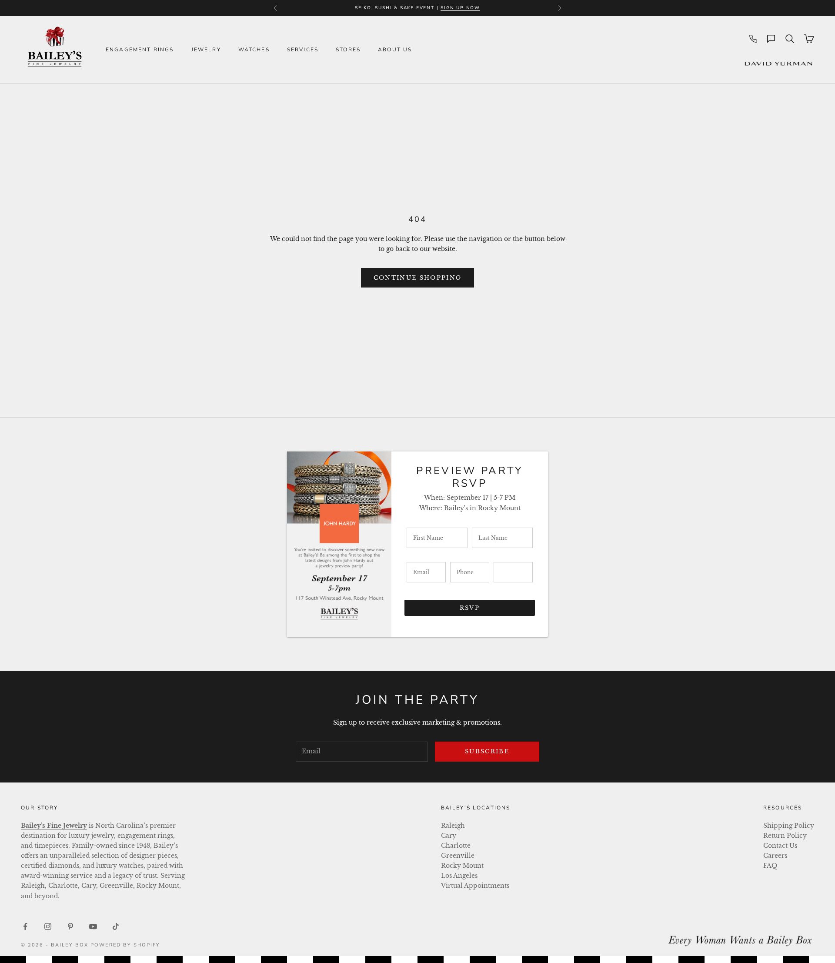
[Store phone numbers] (753, 38)
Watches (254, 49)
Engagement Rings (140, 49)
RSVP (470, 608)
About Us (395, 49)
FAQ (770, 865)
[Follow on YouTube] (93, 926)
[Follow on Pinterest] (70, 926)
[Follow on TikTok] (115, 926)
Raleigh (453, 825)
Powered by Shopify (125, 945)
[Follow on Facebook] (25, 926)
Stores (348, 49)
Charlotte (456, 845)
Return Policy (785, 835)
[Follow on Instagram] (47, 926)
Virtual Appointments (475, 885)
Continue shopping (418, 277)
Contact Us (780, 845)
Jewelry (206, 49)
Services (302, 49)
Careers (775, 855)
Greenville (457, 855)
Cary (448, 835)
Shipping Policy (788, 825)
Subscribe (487, 751)
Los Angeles (459, 875)
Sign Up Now (460, 8)
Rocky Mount (462, 865)
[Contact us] (771, 38)
